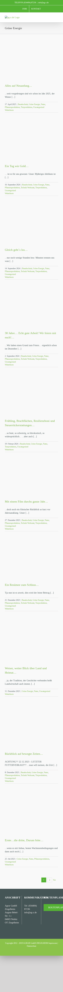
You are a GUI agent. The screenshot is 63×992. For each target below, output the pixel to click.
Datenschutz (31, 946)
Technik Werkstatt (27, 187)
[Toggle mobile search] (51, 17)
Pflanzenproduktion (12, 107)
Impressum (52, 943)
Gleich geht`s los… (16, 249)
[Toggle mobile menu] (57, 17)
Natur (43, 104)
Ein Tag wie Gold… (17, 166)
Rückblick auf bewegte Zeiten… (24, 753)
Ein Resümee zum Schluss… (22, 584)
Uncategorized (38, 107)
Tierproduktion (26, 107)
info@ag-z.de (43, 2)
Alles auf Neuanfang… (18, 85)
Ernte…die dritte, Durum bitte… (24, 840)
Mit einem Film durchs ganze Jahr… (26, 501)
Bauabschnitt (23, 104)
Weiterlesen (9, 110)
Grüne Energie (34, 104)
